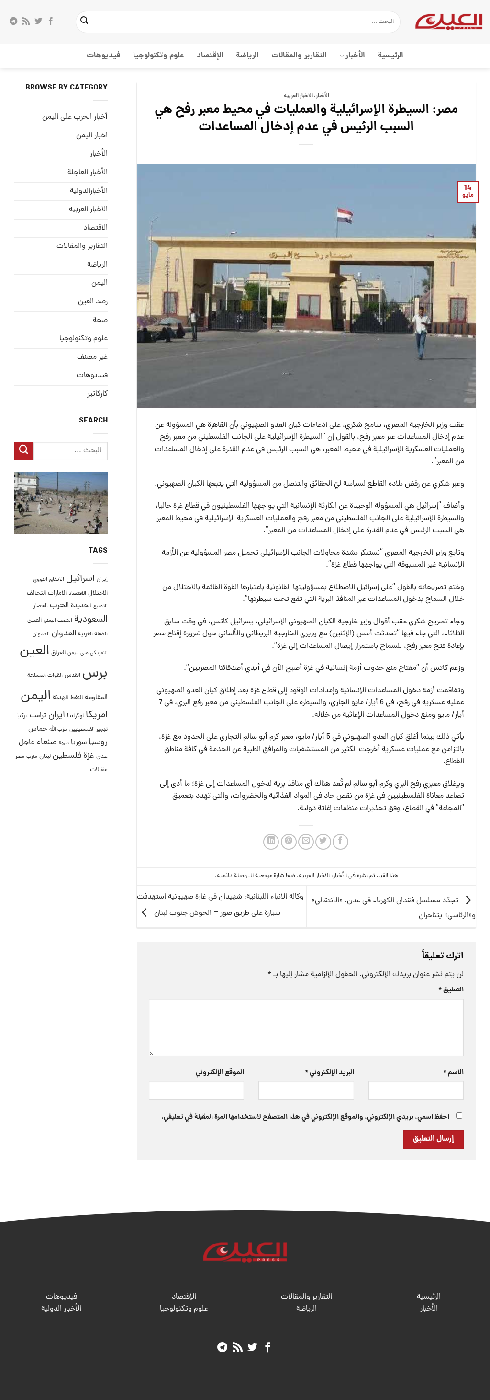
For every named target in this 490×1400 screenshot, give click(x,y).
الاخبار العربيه (298, 96)
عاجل (26, 742)
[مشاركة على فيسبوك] (340, 842)
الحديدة (81, 606)
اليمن (36, 696)
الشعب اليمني (58, 620)
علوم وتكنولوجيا (158, 56)
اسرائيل (80, 579)
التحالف (36, 594)
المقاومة (96, 697)
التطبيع (100, 606)
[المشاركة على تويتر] (323, 842)
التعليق (451, 990)
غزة (88, 756)
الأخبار (355, 56)
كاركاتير (97, 394)
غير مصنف (92, 357)
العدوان (64, 633)
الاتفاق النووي (48, 580)
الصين (34, 620)
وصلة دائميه (232, 875)
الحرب (59, 606)
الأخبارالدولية (89, 191)
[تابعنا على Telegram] (13, 21)
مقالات (99, 770)
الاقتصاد (95, 228)
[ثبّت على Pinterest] (289, 842)
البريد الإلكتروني (329, 1072)
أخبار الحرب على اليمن (75, 117)
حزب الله (58, 729)
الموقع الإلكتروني (220, 1072)
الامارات (57, 593)
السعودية (91, 620)
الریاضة (247, 56)
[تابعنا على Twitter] (38, 21)
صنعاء (46, 742)
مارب (31, 757)
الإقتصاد (210, 56)
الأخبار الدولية (61, 1309)
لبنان (45, 757)
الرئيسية (390, 56)
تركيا (22, 716)
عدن (102, 756)
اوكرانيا (75, 716)
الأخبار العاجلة (87, 172)
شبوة (64, 743)
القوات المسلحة (45, 675)
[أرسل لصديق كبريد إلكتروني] (306, 842)
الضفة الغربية (93, 634)
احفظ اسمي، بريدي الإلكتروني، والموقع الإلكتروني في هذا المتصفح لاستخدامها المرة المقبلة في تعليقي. (305, 1117)
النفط (76, 698)
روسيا (98, 742)
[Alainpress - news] (449, 21)
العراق (58, 653)
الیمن (99, 283)
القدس (72, 675)
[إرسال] (84, 22)
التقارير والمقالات (298, 56)
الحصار (40, 606)
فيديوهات (104, 56)
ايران (56, 715)
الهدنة (60, 698)
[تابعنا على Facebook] (51, 21)
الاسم (453, 1072)
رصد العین (93, 302)
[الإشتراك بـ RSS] (26, 21)
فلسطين (67, 756)
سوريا (79, 742)
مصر (19, 757)
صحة (100, 320)
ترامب (38, 716)
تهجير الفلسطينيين (88, 729)
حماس (37, 729)
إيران (102, 580)
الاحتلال (98, 593)
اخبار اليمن (92, 136)
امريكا (97, 715)
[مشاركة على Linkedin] (271, 842)
